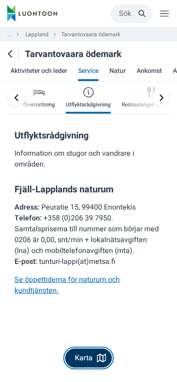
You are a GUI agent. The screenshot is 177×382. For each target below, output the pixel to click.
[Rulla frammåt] (161, 98)
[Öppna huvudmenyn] (164, 13)
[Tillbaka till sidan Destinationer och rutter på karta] (10, 54)
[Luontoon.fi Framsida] (32, 14)
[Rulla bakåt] (16, 98)
